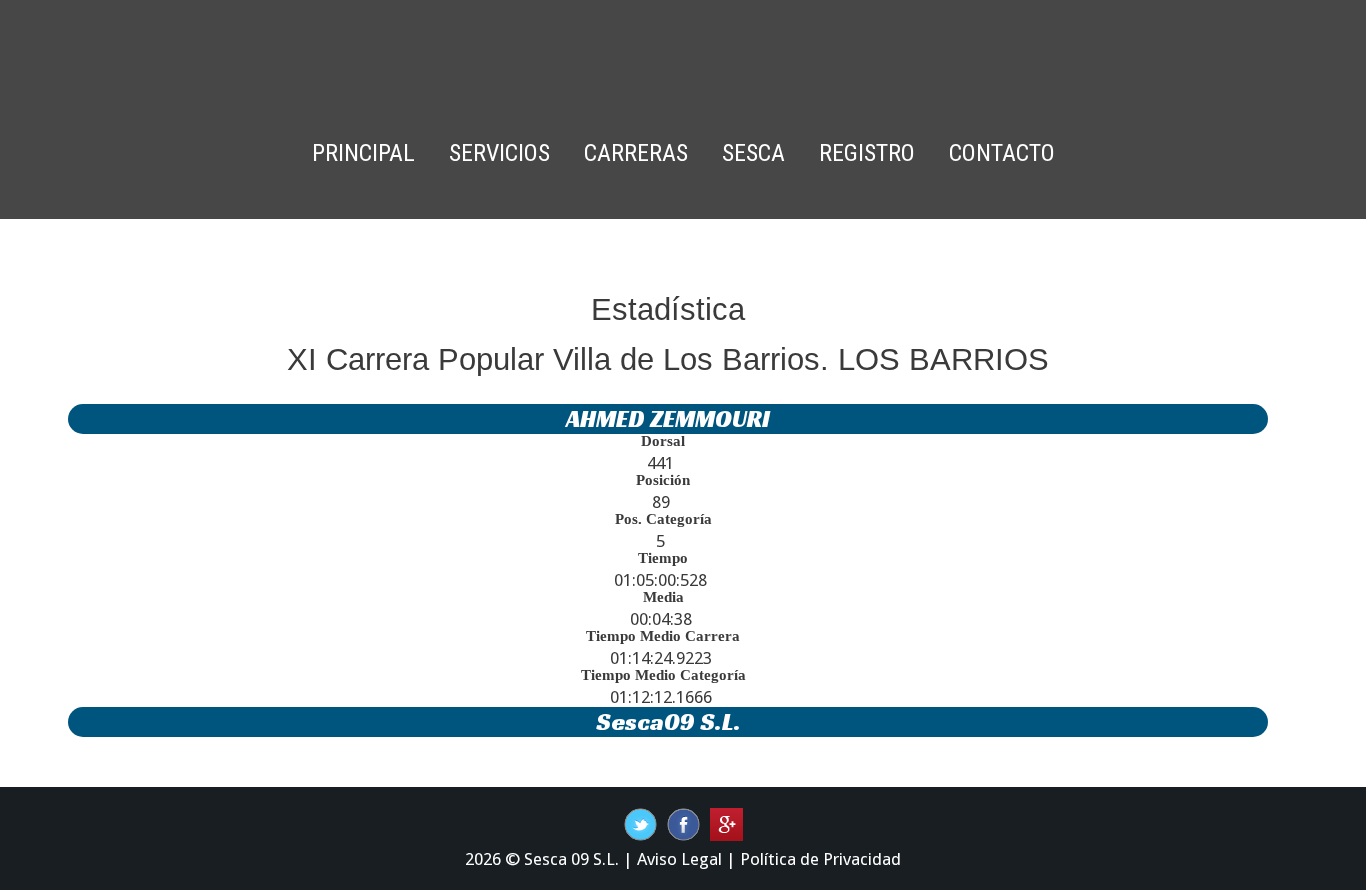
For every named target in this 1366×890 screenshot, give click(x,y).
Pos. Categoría (663, 519)
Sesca (753, 153)
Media (663, 597)
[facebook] (640, 823)
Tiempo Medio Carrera (663, 636)
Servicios (499, 153)
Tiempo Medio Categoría (663, 675)
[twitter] (683, 823)
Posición (663, 480)
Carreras (636, 153)
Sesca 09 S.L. (571, 859)
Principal (363, 153)
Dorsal (663, 441)
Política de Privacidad (820, 859)
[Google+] (726, 823)
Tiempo (663, 558)
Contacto (1002, 153)
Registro (867, 153)
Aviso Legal (679, 859)
